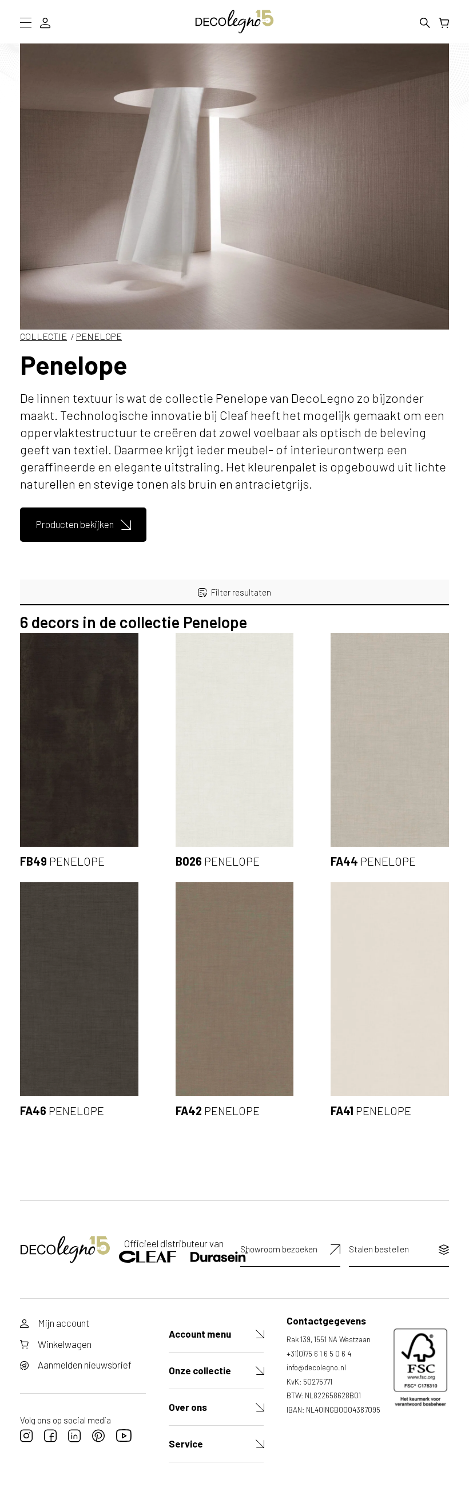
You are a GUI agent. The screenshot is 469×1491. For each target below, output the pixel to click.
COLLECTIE (43, 336)
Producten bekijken (74, 524)
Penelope (99, 336)
